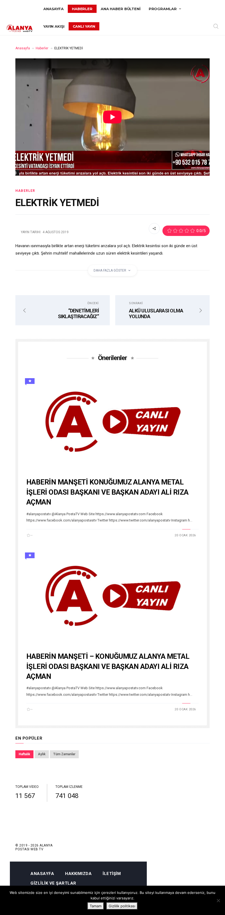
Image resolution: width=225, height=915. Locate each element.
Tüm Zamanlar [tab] (64, 754)
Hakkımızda (78, 874)
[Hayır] (218, 900)
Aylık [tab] (42, 754)
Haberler (82, 9)
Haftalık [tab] (24, 754)
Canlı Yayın (84, 26)
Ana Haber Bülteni (120, 9)
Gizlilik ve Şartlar (53, 883)
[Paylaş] (154, 228)
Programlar (163, 9)
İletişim (112, 874)
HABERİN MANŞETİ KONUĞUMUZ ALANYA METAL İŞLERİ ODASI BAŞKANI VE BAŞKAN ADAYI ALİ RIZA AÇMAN (107, 492)
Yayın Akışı (53, 26)
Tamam (96, 906)
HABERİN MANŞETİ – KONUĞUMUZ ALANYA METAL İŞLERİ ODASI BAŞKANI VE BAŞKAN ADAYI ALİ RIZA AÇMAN (107, 666)
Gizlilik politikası (122, 906)
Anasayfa (53, 9)
